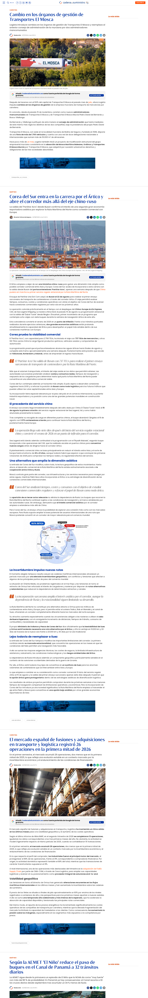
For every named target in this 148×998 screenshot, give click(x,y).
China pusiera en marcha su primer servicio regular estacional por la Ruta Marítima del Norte (57, 290)
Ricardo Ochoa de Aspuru (22, 217)
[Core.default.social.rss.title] (29, 3)
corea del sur (31, 720)
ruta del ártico (16, 720)
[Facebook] (88, 35)
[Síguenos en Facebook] (17, 3)
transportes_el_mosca (19, 177)
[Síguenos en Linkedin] (23, 3)
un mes (30, 142)
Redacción (17, 35)
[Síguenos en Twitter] (20, 3)
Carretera (13, 10)
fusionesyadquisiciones (19, 943)
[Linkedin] (94, 35)
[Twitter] (91, 35)
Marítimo (13, 192)
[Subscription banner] (57, 170)
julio (90, 102)
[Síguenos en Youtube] (26, 3)
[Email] (104, 35)
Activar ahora (95, 95)
